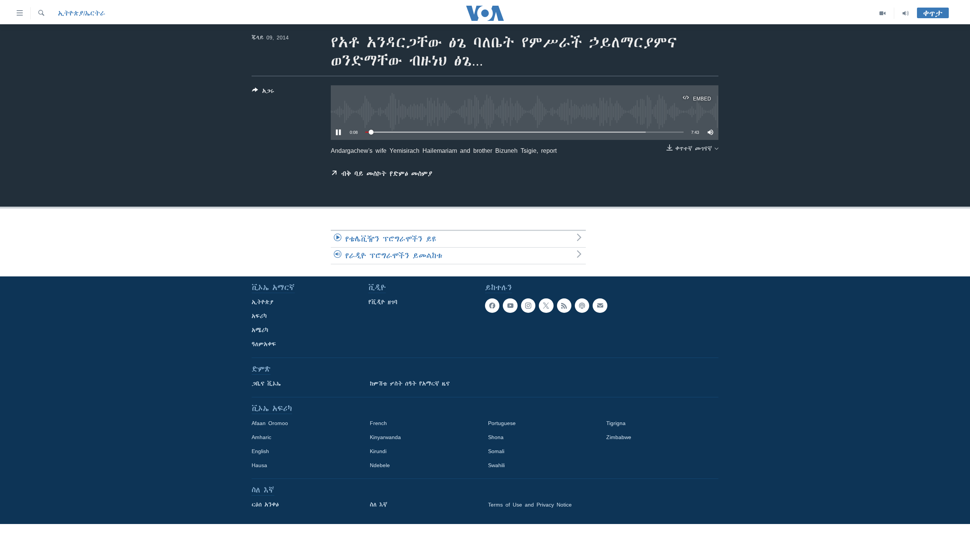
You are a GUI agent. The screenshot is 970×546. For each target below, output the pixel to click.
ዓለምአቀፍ (264, 344)
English (260, 451)
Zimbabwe (618, 437)
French (378, 423)
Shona (496, 437)
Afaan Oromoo (270, 423)
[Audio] (905, 13)
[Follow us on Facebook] (492, 305)
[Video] (882, 13)
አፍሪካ (259, 316)
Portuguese (502, 423)
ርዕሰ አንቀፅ (265, 504)
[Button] (263, 92)
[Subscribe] (600, 305)
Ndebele (380, 465)
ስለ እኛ (378, 504)
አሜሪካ (260, 330)
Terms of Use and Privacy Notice (530, 504)
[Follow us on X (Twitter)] (546, 305)
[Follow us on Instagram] (528, 305)
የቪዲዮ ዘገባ (382, 302)
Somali (496, 451)
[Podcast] (582, 305)
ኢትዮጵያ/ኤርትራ (81, 13)
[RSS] (564, 305)
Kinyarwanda (385, 437)
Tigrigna (616, 423)
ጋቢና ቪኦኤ (266, 383)
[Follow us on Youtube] (510, 305)
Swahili (496, 465)
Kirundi (378, 451)
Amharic (261, 437)
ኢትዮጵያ (263, 302)
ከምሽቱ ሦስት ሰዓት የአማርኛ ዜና (410, 383)
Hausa (259, 465)
